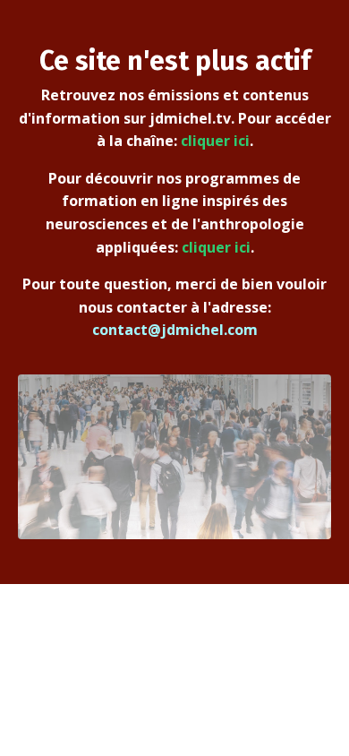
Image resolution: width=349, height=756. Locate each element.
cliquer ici (215, 140)
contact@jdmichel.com (175, 329)
